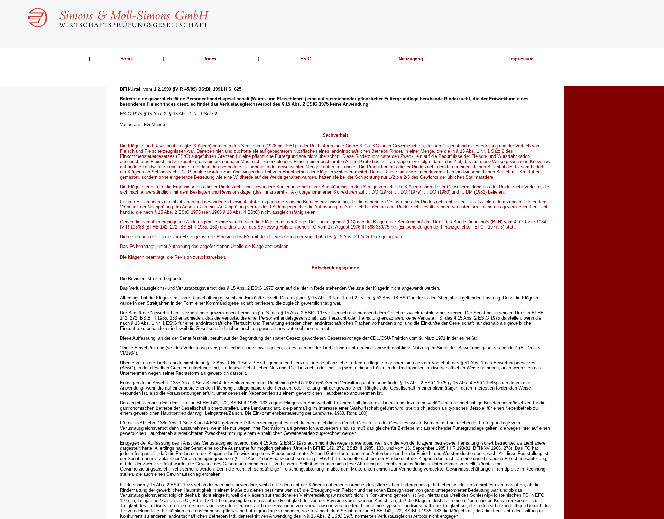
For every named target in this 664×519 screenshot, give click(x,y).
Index (210, 58)
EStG (305, 58)
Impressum (521, 58)
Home (126, 58)
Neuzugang (411, 58)
